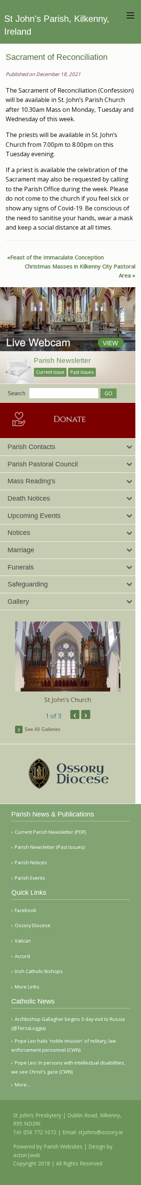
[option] (67, 662)
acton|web (26, 1155)
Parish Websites (63, 1146)
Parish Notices (31, 862)
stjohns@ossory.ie (100, 1132)
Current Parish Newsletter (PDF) (50, 832)
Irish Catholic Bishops (39, 971)
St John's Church (67, 700)
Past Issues (82, 372)
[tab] (67, 447)
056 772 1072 (39, 1132)
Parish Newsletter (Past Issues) (50, 847)
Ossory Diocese (32, 925)
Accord (22, 956)
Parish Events (30, 878)
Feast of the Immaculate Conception (57, 257)
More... (22, 1084)
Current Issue (50, 372)
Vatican (23, 940)
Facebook (25, 910)
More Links (27, 986)
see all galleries (42, 729)
